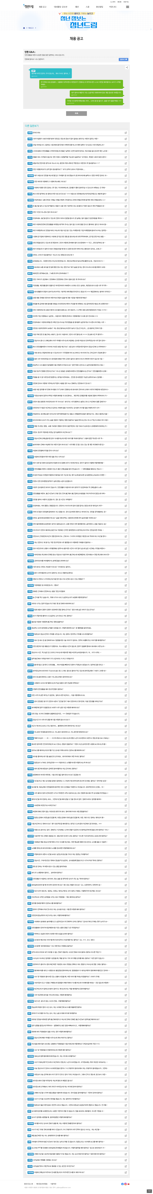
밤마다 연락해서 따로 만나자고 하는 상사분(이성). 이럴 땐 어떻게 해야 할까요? (56, 909)
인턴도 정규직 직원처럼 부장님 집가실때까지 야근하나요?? (50, 432)
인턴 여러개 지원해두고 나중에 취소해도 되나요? (47, 182)
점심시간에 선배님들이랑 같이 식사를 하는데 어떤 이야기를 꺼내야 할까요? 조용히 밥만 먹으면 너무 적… (65, 439)
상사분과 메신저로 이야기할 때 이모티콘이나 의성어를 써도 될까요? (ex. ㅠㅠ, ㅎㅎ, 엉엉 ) (61, 940)
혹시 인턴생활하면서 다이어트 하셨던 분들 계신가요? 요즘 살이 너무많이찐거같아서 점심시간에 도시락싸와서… (67, 347)
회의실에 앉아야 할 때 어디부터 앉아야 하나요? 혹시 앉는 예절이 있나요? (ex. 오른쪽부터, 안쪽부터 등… (65, 885)
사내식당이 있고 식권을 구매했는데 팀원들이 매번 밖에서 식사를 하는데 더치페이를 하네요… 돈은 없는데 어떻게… (69, 983)
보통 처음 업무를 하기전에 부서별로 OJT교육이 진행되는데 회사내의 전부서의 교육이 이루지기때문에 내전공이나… (68, 390)
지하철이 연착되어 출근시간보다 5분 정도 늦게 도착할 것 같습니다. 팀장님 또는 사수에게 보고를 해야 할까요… (66, 1142)
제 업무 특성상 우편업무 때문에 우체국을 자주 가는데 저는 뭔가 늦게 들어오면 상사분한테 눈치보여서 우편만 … (67, 475)
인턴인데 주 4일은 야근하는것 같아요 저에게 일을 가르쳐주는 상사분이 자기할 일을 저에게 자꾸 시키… (64, 408)
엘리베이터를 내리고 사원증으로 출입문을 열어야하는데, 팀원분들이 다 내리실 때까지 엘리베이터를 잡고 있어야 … (69, 971)
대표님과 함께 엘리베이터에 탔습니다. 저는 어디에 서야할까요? (52, 1056)
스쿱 (87, 7)
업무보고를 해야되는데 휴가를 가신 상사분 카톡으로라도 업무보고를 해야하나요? (56, 750)
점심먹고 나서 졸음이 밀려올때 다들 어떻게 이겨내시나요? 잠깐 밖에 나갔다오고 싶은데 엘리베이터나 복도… (66, 365)
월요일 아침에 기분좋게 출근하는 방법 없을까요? (46, 622)
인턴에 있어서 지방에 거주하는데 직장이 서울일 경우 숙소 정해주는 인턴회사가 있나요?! (59, 383)
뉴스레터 (112, 2)
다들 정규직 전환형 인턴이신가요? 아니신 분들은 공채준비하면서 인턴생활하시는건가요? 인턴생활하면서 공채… (68, 371)
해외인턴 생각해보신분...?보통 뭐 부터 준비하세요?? (48, 273)
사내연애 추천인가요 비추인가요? (42, 805)
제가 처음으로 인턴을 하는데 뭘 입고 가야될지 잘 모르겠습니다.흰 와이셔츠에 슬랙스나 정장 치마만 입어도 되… (68, 176)
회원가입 (126, 2)
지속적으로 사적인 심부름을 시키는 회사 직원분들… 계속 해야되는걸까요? (54, 897)
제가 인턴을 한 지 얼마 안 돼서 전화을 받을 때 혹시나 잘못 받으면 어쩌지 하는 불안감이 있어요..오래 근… (65, 249)
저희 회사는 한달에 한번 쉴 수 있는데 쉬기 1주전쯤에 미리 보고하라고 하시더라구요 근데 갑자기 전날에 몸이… (67, 353)
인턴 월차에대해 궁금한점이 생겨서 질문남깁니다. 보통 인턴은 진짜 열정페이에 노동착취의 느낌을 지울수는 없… (67, 524)
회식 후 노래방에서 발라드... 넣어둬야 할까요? (45, 873)
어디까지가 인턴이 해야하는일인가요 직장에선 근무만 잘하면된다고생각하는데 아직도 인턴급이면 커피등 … (66, 530)
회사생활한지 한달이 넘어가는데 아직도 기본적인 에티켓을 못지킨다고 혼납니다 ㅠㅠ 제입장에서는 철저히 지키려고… (70, 292)
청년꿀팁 (99, 7)
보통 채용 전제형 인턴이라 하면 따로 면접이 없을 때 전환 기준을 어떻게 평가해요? (57, 298)
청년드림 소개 (28, 1184)
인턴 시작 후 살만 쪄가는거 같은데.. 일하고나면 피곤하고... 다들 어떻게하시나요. (56, 695)
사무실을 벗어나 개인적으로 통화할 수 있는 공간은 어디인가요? (51, 1166)
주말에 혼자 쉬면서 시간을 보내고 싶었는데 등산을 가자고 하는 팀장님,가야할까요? (58, 854)
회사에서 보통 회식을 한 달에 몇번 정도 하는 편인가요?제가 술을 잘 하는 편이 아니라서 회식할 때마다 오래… (67, 267)
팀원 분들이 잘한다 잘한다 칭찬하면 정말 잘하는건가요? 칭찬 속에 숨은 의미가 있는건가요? (61, 610)
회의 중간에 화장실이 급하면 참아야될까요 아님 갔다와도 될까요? (53, 769)
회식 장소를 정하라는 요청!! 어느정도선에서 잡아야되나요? (50, 677)
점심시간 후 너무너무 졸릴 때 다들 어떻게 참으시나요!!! (49, 720)
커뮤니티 (112, 7)
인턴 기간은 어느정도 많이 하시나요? (43, 212)
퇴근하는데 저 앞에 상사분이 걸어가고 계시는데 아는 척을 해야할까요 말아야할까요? (59, 989)
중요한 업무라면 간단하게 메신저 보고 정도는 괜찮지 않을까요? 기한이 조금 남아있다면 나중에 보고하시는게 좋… (67, 744)
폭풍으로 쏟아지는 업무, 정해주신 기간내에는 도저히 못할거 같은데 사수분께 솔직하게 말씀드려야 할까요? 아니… (68, 830)
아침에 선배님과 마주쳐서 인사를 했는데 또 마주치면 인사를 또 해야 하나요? (56, 1172)
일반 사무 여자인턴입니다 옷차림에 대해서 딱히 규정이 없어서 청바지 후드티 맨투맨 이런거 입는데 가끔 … (66, 359)
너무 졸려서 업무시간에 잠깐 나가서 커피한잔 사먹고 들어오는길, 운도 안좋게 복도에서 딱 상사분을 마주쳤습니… (68, 793)
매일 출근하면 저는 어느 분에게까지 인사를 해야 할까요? (48, 1136)
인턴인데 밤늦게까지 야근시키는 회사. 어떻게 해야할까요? (49, 915)
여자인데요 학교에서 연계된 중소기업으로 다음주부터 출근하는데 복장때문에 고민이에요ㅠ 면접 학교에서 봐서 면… (69, 555)
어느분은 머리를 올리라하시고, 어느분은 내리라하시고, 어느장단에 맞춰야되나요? (58, 732)
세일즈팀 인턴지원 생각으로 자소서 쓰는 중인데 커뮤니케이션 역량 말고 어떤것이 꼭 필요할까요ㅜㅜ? (64, 163)
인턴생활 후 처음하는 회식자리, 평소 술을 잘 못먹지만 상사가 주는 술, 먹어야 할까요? (59, 879)
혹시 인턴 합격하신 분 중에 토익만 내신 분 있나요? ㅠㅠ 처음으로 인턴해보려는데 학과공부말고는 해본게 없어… (67, 194)
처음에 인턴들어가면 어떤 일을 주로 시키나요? (46, 457)
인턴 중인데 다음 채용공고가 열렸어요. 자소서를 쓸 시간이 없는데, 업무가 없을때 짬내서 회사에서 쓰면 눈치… (66, 646)
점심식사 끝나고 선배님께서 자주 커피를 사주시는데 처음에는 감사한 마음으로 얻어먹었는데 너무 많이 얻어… (67, 341)
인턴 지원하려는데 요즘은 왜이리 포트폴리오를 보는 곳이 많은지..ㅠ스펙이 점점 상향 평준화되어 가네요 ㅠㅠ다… (68, 310)
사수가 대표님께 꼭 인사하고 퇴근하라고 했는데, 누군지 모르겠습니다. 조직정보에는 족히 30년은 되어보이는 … (68, 1062)
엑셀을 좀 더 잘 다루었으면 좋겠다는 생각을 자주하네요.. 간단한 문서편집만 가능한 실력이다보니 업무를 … (66, 377)
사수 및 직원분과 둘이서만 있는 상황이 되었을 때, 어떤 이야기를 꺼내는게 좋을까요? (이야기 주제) (64, 977)
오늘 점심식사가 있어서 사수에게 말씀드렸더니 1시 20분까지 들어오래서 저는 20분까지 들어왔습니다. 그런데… (68, 1068)
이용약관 (53, 1184)
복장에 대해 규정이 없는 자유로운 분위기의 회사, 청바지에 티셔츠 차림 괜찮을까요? (58, 812)
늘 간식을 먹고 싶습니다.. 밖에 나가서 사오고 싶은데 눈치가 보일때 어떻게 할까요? (58, 597)
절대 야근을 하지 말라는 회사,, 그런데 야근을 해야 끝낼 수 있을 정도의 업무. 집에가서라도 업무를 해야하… (65, 799)
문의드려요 (34, 133)
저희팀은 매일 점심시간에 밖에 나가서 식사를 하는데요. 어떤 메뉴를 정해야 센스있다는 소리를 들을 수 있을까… (68, 842)
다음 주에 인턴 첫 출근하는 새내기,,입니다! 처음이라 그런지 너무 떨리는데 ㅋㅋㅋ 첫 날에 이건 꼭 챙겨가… (66, 335)
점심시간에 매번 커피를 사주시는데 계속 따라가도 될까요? (50, 1038)
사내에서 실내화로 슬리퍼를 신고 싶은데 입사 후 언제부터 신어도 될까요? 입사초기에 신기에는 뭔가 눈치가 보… (68, 922)
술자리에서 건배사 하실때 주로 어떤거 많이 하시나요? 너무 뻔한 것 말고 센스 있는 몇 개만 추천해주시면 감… (66, 445)
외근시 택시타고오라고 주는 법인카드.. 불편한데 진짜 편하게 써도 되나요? (54, 726)
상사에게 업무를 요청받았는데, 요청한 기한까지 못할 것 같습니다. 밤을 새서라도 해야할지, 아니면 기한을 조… (66, 1111)
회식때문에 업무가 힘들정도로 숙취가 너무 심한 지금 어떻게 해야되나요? (54, 708)
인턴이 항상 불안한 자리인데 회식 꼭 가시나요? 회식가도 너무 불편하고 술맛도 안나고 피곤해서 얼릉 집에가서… (67, 402)
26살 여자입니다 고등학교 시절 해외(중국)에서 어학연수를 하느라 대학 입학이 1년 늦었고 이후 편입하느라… (66, 145)
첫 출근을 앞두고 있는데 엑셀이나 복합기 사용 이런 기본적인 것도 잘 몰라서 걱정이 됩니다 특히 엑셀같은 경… (66, 206)
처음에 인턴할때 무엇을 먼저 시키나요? (43, 451)
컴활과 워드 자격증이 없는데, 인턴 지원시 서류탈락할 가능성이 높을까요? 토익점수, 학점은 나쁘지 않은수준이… (67, 157)
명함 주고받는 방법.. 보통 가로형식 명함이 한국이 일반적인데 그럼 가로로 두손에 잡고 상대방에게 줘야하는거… (68, 426)
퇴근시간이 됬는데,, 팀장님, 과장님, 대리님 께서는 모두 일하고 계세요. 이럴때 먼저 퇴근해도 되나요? (64, 891)
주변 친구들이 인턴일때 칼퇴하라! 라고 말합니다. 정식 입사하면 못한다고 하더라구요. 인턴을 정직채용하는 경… (67, 512)
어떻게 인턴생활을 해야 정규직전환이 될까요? (45, 689)
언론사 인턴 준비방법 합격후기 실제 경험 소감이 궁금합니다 (50, 481)
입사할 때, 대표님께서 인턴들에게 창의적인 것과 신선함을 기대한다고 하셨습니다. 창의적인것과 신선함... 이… (66, 787)
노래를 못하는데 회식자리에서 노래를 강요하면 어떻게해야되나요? (52, 848)
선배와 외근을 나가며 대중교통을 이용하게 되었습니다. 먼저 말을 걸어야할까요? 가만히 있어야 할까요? (65, 1093)
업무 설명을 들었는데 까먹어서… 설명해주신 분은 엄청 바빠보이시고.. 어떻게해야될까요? (59, 1026)
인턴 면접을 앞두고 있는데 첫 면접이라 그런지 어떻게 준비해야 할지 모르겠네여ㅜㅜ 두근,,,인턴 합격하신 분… (67, 243)
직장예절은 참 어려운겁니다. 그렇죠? (43, 585)
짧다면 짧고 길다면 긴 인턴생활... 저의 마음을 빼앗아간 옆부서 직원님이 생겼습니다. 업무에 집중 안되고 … (66, 665)
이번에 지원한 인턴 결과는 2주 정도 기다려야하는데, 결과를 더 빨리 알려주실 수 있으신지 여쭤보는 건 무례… (67, 188)
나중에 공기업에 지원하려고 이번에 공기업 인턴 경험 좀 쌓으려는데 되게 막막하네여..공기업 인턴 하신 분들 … (66, 237)
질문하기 (122, 59)
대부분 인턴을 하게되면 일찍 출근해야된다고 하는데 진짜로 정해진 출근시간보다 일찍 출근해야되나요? (64, 1019)
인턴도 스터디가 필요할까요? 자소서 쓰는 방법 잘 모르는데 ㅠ (51, 255)
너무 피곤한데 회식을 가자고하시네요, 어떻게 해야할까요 (50, 995)
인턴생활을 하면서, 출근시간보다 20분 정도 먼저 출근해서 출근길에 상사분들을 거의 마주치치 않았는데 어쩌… (67, 494)
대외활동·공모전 (60, 7)
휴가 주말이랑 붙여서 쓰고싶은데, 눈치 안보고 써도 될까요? (50, 616)
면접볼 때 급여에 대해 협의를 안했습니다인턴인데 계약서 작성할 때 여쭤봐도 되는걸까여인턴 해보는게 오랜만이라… (68, 304)
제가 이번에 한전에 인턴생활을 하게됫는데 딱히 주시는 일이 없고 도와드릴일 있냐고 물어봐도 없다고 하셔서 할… (67, 224)
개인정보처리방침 (41, 1184)
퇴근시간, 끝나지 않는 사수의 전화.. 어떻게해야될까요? (49, 1001)
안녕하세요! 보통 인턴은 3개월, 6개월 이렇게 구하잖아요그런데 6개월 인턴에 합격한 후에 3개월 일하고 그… (67, 200)
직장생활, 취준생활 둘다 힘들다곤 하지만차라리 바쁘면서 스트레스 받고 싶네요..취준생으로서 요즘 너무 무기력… (68, 286)
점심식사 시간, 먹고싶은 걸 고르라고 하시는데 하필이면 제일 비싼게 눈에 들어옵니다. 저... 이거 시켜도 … (64, 653)
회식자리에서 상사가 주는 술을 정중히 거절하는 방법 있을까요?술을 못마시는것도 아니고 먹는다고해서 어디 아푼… (68, 420)
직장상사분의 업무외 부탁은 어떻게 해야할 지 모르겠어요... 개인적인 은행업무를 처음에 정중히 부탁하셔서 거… (68, 396)
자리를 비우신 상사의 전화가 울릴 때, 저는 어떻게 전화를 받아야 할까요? (55, 1123)
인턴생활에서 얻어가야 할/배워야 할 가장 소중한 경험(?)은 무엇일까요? (54, 928)
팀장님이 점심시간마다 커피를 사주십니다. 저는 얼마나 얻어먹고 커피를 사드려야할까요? (60, 634)
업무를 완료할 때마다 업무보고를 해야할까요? (45, 903)
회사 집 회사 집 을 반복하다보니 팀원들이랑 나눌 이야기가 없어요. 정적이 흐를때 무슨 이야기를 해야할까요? (67, 640)
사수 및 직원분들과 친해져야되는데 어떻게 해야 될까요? (49, 1050)
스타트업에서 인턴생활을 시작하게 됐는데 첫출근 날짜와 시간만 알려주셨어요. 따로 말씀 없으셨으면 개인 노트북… (68, 151)
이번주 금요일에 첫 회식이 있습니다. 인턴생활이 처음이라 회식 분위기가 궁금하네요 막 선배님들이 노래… (65, 487)
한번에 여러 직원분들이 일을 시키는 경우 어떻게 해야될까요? (50, 1032)
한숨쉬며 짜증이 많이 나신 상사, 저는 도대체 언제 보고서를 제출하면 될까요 (55, 1007)
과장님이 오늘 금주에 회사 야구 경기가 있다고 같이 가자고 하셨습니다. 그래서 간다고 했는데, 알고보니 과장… (67, 1075)
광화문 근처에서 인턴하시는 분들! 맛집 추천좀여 (46, 591)
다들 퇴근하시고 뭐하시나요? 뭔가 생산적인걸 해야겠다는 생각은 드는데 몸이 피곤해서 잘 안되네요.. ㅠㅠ (65, 824)
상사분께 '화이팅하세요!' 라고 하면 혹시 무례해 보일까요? (50, 946)
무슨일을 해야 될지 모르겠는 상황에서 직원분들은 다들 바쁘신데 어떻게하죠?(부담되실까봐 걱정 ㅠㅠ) (64, 1044)
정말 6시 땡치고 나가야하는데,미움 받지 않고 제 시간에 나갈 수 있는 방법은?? (56, 579)
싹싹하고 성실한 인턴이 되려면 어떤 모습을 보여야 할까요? (50, 934)
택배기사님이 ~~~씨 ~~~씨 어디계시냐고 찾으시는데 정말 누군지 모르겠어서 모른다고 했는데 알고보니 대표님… (69, 738)
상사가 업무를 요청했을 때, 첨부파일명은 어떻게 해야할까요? (50, 1117)
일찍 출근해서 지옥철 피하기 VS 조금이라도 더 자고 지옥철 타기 (51, 659)
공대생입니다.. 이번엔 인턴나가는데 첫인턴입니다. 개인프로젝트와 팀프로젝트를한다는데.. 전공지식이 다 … (66, 261)
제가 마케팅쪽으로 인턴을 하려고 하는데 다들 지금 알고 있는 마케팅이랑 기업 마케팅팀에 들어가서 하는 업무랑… (67, 231)
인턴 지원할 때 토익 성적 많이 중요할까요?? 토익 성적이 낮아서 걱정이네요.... (56, 169)
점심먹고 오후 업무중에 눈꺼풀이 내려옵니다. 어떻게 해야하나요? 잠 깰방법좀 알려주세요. (60, 628)
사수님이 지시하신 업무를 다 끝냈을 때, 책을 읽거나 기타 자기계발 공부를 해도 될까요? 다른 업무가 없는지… (66, 958)
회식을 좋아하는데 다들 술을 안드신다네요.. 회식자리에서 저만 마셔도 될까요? (56, 757)
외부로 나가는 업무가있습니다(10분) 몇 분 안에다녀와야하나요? (51, 604)
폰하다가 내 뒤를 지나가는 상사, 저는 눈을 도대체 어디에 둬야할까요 (52, 1013)
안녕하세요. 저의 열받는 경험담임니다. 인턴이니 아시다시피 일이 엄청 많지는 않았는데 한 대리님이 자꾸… (65, 506)
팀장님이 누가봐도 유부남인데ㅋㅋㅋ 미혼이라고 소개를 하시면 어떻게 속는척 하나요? (59, 763)
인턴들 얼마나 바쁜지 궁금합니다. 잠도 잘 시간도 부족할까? (50, 500)
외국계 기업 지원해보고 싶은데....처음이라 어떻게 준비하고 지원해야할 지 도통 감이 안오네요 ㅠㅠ (63, 316)
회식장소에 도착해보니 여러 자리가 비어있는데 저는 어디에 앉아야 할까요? (55, 1087)
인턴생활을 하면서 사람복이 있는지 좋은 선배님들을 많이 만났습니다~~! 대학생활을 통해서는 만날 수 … (65, 469)
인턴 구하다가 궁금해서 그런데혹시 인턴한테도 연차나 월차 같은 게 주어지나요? (57, 279)
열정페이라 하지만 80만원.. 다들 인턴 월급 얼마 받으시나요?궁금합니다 (54, 775)
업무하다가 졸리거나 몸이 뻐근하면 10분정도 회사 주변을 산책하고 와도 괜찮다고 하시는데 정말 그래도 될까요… (67, 964)
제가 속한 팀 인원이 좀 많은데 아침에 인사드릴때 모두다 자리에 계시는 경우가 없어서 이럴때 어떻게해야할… (66, 463)
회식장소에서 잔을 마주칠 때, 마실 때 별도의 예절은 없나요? (50, 1081)
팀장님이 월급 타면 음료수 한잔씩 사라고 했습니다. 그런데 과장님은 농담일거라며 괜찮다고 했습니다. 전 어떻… (68, 1105)
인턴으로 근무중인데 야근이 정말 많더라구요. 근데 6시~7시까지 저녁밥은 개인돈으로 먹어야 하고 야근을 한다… (67, 536)
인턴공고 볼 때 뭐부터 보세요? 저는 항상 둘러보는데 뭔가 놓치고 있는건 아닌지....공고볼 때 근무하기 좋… (65, 328)
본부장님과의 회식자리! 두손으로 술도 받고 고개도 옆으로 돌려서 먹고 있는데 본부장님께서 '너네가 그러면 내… (67, 671)
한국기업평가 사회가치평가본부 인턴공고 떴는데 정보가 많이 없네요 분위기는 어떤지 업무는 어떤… (63, 139)
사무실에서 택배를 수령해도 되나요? (42, 1160)
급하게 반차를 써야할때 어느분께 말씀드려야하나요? (48, 561)
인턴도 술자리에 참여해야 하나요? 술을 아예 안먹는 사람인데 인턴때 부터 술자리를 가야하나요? (62, 518)
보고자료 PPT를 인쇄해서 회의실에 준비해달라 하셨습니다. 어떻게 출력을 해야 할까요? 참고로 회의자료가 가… (66, 1148)
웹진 (77, 7)
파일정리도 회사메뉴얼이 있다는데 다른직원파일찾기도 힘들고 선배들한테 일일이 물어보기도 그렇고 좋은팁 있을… (68, 414)
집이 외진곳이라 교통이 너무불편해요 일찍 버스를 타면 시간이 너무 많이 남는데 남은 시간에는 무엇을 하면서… (67, 549)
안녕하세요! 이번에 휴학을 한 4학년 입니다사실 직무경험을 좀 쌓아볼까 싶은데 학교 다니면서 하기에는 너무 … (67, 322)
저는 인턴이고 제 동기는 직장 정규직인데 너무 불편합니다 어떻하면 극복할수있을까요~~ (60, 542)
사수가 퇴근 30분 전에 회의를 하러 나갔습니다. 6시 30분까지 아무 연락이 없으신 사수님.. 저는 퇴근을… (64, 1130)
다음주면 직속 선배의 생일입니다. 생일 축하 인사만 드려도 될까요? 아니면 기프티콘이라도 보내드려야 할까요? (68, 836)
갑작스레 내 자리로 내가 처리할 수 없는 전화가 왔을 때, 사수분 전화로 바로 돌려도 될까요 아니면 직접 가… (65, 952)
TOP (149, 1191)
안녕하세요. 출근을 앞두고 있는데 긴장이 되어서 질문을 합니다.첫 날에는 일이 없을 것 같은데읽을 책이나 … (66, 218)
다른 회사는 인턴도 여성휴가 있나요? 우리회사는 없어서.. (49, 567)
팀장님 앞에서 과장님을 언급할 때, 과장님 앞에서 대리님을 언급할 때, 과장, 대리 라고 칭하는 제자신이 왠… (66, 818)
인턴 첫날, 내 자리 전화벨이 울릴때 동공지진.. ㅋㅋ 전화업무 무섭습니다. (54, 714)
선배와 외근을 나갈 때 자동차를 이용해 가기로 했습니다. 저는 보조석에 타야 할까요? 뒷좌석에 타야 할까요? (67, 1154)
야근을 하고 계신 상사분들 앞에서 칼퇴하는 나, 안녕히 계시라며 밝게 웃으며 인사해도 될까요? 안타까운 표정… (67, 781)
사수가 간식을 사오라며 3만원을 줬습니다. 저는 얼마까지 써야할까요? (54, 1099)
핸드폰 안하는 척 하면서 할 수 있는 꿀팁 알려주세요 (47, 867)
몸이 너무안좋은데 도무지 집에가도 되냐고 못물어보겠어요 (50, 573)
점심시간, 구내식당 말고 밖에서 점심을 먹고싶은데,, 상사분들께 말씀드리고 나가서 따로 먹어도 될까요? (65, 861)
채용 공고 (42, 7)
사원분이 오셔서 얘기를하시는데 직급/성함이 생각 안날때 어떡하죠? (53, 683)
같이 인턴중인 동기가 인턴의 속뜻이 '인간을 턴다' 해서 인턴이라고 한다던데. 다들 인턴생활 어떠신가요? (65, 701)
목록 (76, 113)
